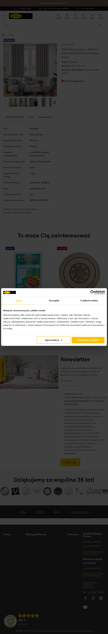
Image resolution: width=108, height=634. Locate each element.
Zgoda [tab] (19, 300)
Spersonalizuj (52, 340)
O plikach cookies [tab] (89, 300)
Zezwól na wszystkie (88, 340)
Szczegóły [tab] (54, 300)
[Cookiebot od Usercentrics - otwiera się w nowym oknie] (92, 292)
